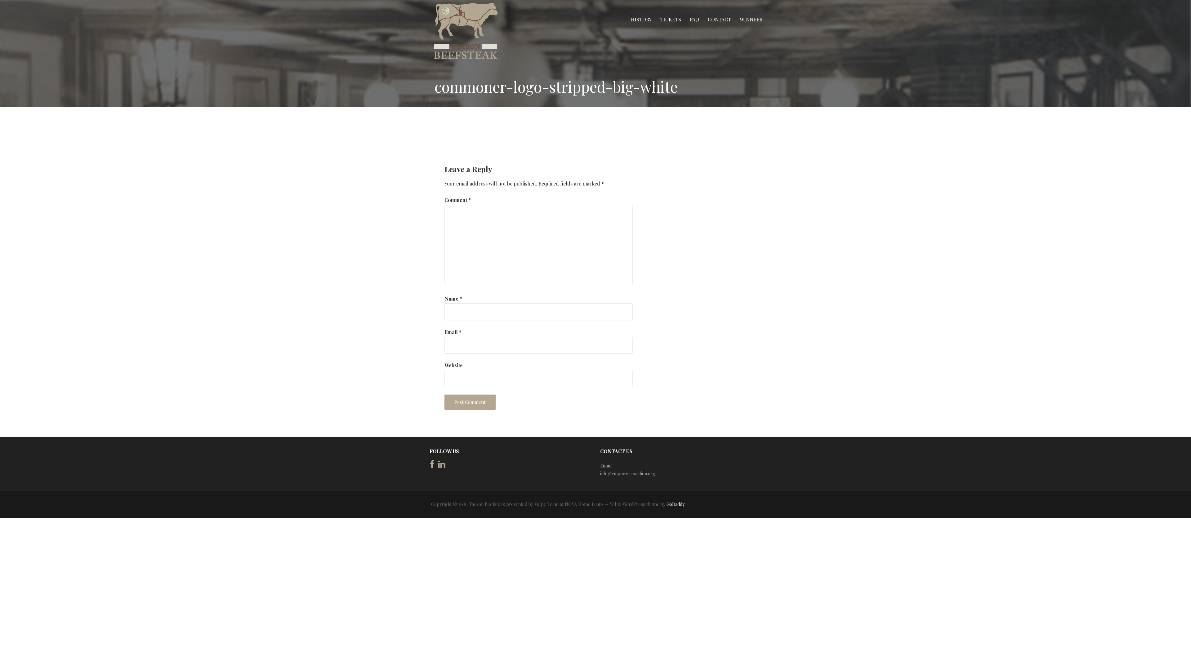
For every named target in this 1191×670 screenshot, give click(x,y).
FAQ (694, 19)
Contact (719, 19)
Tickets (670, 19)
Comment (457, 200)
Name (453, 298)
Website (453, 365)
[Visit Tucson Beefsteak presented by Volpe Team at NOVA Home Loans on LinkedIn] (441, 466)
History (641, 19)
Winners (751, 19)
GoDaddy (676, 504)
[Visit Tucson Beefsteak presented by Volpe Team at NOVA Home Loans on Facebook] (432, 466)
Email (453, 332)
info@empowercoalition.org (627, 473)
